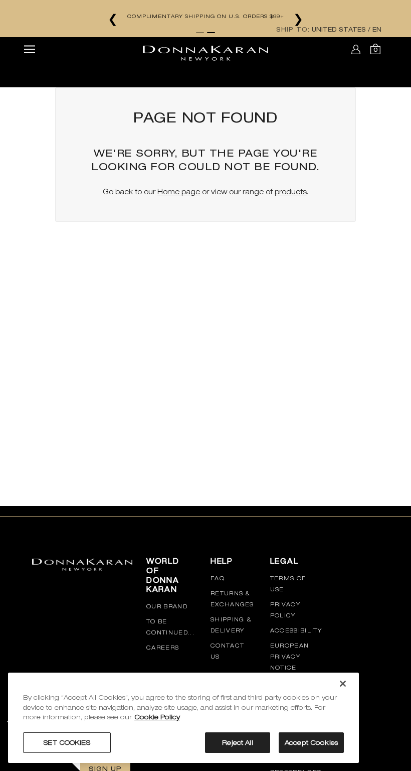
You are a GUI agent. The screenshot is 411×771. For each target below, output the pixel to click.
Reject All (237, 742)
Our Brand (166, 606)
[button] (29, 50)
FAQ (218, 578)
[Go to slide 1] (200, 32)
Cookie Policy (157, 717)
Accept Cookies (311, 742)
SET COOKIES (67, 742)
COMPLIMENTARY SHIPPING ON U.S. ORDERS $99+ (205, 16)
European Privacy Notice (289, 656)
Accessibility (296, 630)
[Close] (343, 684)
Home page (178, 192)
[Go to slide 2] (211, 32)
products (291, 192)
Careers (162, 648)
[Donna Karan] (205, 49)
